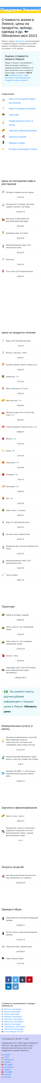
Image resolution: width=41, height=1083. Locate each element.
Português (8, 1064)
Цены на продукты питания (22, 108)
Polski (6, 1057)
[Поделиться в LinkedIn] (8, 986)
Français (7, 1077)
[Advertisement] (20, 167)
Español (7, 1062)
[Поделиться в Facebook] (8, 979)
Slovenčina (8, 1067)
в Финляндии (19, 41)
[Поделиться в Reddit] (15, 986)
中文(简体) (8, 1072)
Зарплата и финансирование (23, 130)
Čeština (7, 1069)
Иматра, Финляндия (12, 1024)
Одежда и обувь (17, 143)
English (7, 1055)
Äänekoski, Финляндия (13, 1019)
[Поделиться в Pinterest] (29, 979)
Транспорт (14, 114)
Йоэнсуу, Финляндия (12, 1009)
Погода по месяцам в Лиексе (23, 149)
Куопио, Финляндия (12, 1012)
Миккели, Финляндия (13, 1017)
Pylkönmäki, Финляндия (14, 1029)
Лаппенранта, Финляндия (14, 1027)
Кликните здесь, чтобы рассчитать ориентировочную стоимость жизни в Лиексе (17, 77)
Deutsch (7, 1074)
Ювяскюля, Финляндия (13, 1022)
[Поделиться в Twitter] (15, 979)
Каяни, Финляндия (11, 1014)
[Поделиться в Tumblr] (22, 979)
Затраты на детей (17, 137)
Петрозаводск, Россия (13, 1031)
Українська (8, 1060)
